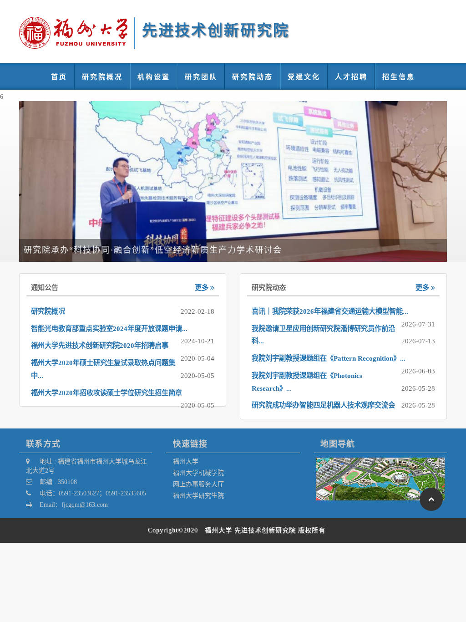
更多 (202, 287)
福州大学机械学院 (198, 472)
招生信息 (398, 76)
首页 (59, 76)
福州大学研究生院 (198, 495)
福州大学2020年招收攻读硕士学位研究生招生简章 (106, 393)
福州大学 (185, 461)
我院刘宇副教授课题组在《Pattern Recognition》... (328, 358)
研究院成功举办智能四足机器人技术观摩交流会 (323, 405)
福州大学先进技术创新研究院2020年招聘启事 (99, 345)
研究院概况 (102, 76)
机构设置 (153, 76)
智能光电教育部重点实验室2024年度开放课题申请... (109, 328)
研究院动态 (252, 76)
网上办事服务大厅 (198, 484)
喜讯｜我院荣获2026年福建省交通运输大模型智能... (330, 311)
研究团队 (201, 76)
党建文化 (304, 76)
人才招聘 (351, 76)
